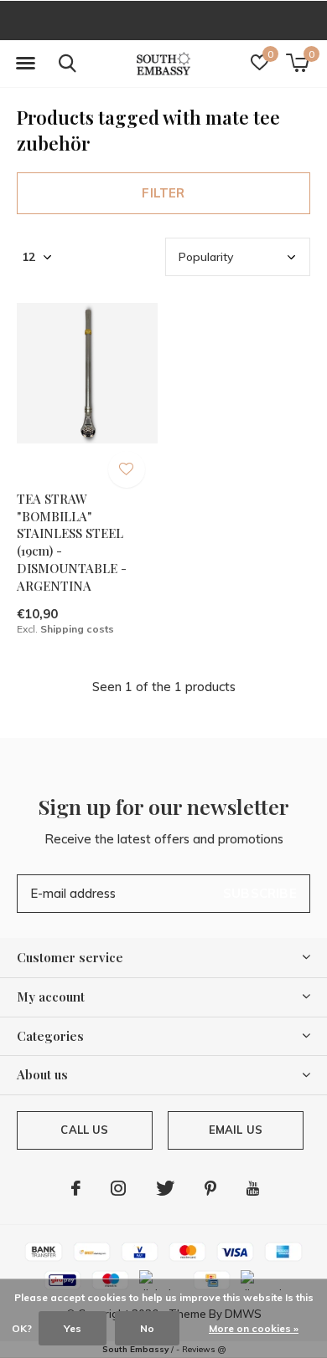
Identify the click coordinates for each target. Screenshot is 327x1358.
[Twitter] (165, 1188)
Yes (72, 1328)
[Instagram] (118, 1188)
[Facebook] (75, 1188)
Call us (84, 1129)
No (147, 1328)
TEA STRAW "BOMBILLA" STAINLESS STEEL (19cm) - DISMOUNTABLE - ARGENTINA (72, 542)
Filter (163, 193)
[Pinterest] (210, 1188)
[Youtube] (253, 1188)
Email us (235, 1129)
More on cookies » (253, 1328)
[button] (25, 63)
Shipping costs (77, 629)
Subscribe (260, 893)
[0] (297, 63)
